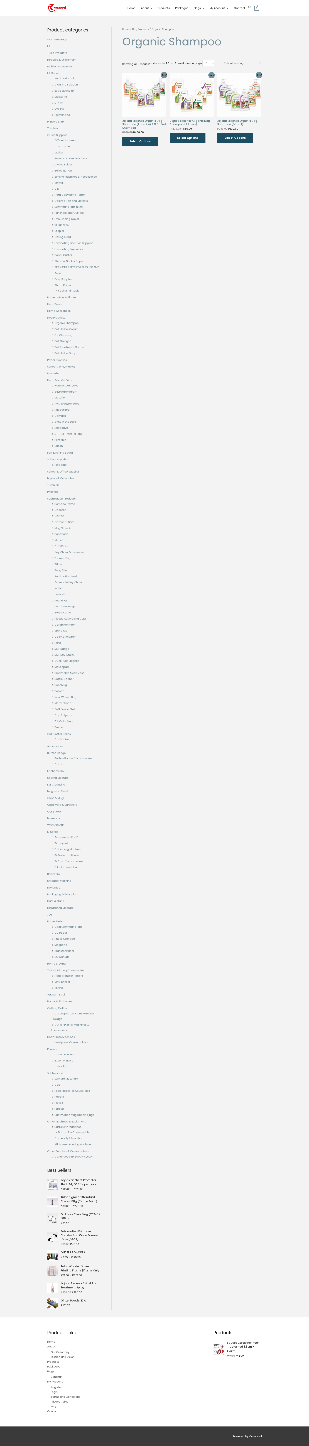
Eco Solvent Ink (64, 90)
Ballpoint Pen (63, 170)
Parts (58, 643)
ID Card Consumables (69, 861)
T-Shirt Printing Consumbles (65, 970)
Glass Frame (63, 612)
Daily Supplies (63, 279)
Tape (58, 273)
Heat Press (54, 304)
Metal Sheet (63, 703)
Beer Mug (61, 685)
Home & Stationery (60, 1001)
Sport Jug (61, 630)
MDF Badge (62, 649)
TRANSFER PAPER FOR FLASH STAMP (77, 267)
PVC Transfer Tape (67, 403)
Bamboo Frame (65, 504)
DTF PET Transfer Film (68, 434)
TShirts (59, 988)
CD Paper (61, 932)
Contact (239, 8)
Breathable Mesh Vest (69, 673)
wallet (59, 588)
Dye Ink (59, 109)
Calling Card (63, 237)
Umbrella (53, 373)
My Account (217, 8)
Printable (60, 440)
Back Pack (61, 534)
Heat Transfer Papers (69, 976)
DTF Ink (59, 102)
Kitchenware (55, 771)
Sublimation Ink (64, 78)
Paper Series (55, 921)
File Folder (61, 465)
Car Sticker (62, 739)
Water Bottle (56, 825)
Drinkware (53, 874)
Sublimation (55, 1073)
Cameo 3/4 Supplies (68, 1138)
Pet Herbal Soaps (66, 353)
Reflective (61, 428)
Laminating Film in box (69, 249)
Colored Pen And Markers (71, 201)
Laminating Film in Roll (69, 207)
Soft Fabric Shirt (65, 709)
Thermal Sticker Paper (69, 261)
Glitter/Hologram (66, 391)
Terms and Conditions (65, 1397)
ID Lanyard (61, 843)
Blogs (197, 8)
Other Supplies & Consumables (68, 1151)
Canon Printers (64, 1054)
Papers (59, 1096)
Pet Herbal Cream (67, 329)
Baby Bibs (61, 570)
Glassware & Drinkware (62, 805)
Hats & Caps (55, 901)
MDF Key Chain (64, 655)
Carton (59, 516)
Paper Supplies (57, 360)
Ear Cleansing (63, 335)
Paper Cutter (63, 255)
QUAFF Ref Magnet (67, 661)
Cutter (59, 764)
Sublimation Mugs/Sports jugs (74, 1115)
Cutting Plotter (57, 1008)
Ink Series (53, 73)
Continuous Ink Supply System (74, 1156)
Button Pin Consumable (74, 1132)
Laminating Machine (60, 908)
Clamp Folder (63, 164)
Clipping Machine (66, 867)
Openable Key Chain (68, 582)
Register (56, 1387)
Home (131, 8)
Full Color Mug (64, 721)
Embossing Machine (68, 849)
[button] (250, 8)
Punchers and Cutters (69, 213)
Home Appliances (59, 311)
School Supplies (57, 459)
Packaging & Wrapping (62, 894)
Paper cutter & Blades (62, 297)
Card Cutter (63, 146)
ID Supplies (62, 225)
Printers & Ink (55, 121)
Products (164, 8)
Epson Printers (64, 1060)
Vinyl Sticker (62, 982)
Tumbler (52, 128)
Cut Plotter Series (59, 734)
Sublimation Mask (66, 576)
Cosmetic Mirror (65, 636)
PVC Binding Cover (67, 219)
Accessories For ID (66, 837)
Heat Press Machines (61, 1037)
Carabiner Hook (65, 625)
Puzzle (59, 727)
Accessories (55, 746)
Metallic (60, 397)
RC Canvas (62, 957)
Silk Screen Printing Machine (73, 1144)
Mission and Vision (63, 1357)
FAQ (53, 1406)
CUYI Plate (61, 546)
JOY (49, 914)
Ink (49, 46)
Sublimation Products (61, 498)
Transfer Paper (64, 951)
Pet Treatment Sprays (69, 347)
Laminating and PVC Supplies (74, 243)
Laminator (54, 818)
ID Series (52, 832)
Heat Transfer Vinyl (59, 380)
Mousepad (62, 667)
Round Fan (61, 600)
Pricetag (52, 492)
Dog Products (56, 317)
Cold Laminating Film (68, 927)
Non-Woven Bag (65, 697)
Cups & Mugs (56, 798)
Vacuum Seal (56, 994)
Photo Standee (65, 939)
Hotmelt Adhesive (67, 385)
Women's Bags (57, 39)
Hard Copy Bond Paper (70, 195)
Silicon (59, 446)
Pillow (58, 564)
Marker (59, 152)
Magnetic (61, 945)
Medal (59, 540)
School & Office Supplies (63, 471)
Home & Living (56, 963)
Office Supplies (57, 135)
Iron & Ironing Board (60, 452)
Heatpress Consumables (71, 1042)
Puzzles (59, 1109)
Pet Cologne (63, 341)
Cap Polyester (64, 715)
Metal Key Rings (65, 606)
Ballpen (59, 691)
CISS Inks (60, 1066)
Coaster (60, 510)
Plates (59, 1103)
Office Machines (65, 140)
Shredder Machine (59, 881)
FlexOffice (53, 887)
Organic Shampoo (67, 323)
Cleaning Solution (66, 84)
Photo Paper (63, 285)
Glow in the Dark (65, 422)
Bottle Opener (64, 679)
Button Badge (56, 753)
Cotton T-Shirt (64, 522)
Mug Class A (63, 528)
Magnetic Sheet (57, 791)
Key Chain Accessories (70, 552)
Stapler (59, 231)
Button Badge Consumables (73, 758)
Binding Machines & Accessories (76, 176)
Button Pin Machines (68, 1127)
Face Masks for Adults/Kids (72, 1091)
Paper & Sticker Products (71, 158)
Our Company (60, 1352)
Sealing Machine (58, 778)
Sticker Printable (69, 290)
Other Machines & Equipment (66, 1121)
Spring (59, 182)
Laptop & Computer (60, 478)
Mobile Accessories (60, 66)
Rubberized (62, 410)
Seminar (56, 1377)
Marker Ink (61, 97)
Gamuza (60, 416)
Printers (52, 1049)
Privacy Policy (59, 1401)
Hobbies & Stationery (61, 60)
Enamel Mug (62, 558)
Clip (57, 188)
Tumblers (53, 485)
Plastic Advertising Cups (71, 618)
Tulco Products (57, 53)
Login (54, 1392)
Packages (181, 8)
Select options (140, 141)
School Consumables (61, 366)
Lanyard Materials (66, 1078)
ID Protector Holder (67, 855)
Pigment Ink (62, 115)
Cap (57, 1085)
